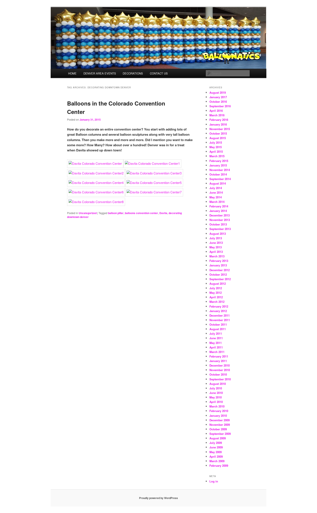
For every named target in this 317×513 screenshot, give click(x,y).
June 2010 (216, 393)
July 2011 (215, 333)
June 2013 (216, 243)
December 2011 (219, 315)
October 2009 (218, 429)
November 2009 (219, 425)
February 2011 (218, 356)
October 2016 (218, 101)
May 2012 (215, 293)
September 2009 (220, 434)
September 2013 (220, 229)
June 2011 (216, 338)
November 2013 (219, 220)
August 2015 (217, 138)
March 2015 (216, 156)
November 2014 (219, 170)
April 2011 (216, 347)
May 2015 (215, 147)
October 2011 (218, 324)
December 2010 (219, 365)
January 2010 (218, 416)
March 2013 (216, 256)
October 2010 (218, 374)
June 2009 (216, 447)
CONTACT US (159, 73)
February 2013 (218, 261)
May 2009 (215, 452)
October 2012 (218, 274)
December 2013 (219, 215)
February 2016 (218, 120)
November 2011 (219, 320)
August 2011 (217, 329)
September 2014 (220, 179)
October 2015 (218, 133)
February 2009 (218, 465)
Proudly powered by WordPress (158, 498)
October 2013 (218, 224)
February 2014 (218, 206)
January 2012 (218, 311)
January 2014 (218, 211)
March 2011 (216, 352)
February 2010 (218, 411)
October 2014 (218, 174)
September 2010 (220, 379)
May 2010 (215, 397)
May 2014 (215, 197)
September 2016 (220, 106)
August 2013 (217, 234)
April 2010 (216, 402)
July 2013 (215, 238)
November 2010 (219, 370)
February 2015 (218, 161)
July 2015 (215, 142)
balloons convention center (141, 213)
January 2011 (218, 361)
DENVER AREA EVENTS (99, 73)
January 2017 (218, 97)
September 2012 (220, 279)
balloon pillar (116, 213)
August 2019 (217, 92)
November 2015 (219, 129)
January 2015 (218, 165)
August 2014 (217, 183)
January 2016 (218, 124)
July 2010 (215, 388)
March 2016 (216, 115)
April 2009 (216, 456)
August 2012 (217, 283)
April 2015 (216, 151)
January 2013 (218, 265)
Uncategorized (88, 213)
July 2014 (215, 188)
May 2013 (215, 247)
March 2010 (216, 406)
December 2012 (219, 270)
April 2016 (216, 111)
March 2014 (216, 202)
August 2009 (217, 438)
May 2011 (215, 343)
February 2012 (218, 306)
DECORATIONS (133, 73)
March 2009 (216, 461)
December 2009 (219, 420)
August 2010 (217, 384)
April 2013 (216, 252)
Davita (163, 213)
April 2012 (216, 297)
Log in (213, 481)
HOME (72, 73)
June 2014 (216, 192)
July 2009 (215, 443)
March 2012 (216, 302)
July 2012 (215, 288)
